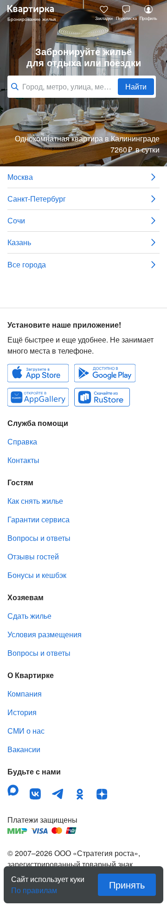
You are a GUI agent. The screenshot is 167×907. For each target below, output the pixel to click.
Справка (22, 441)
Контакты (23, 460)
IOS (38, 373)
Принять (127, 884)
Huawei (38, 397)
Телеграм (57, 794)
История (22, 712)
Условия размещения (44, 634)
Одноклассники (79, 794)
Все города (26, 264)
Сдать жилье (29, 615)
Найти (136, 86)
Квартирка (35, 13)
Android (104, 373)
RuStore (102, 397)
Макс (13, 790)
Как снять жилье (35, 500)
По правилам (34, 886)
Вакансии (23, 749)
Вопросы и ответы (39, 538)
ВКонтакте (35, 794)
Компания (24, 693)
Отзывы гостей (33, 556)
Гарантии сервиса (38, 519)
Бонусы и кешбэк (36, 575)
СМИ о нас (26, 730)
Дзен (102, 794)
